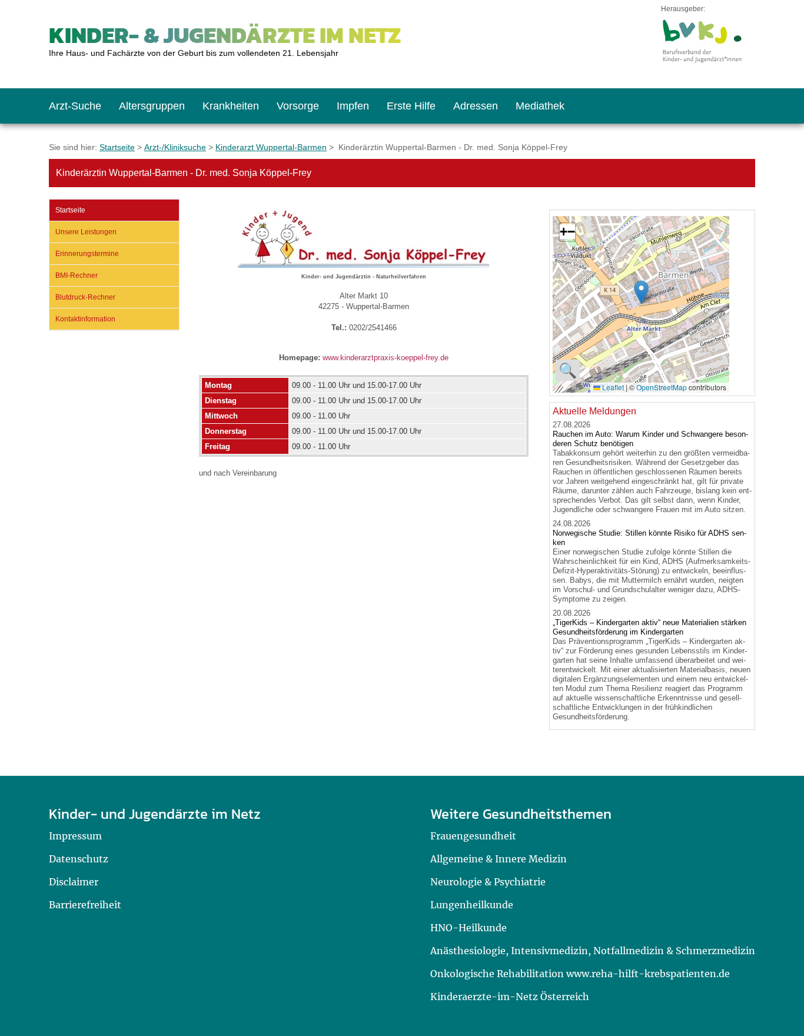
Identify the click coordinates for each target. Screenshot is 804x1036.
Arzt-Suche (75, 106)
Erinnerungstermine (87, 254)
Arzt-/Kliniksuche (175, 147)
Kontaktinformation (85, 319)
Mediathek (540, 106)
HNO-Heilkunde (468, 928)
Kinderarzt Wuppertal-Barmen (271, 147)
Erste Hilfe (411, 106)
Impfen (353, 106)
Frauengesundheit (473, 836)
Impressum (75, 836)
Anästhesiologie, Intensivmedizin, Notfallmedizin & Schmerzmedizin (592, 951)
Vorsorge (298, 106)
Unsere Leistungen (86, 232)
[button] (641, 292)
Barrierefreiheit (85, 905)
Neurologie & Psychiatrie (488, 882)
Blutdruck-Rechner (85, 297)
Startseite (117, 147)
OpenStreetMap (661, 387)
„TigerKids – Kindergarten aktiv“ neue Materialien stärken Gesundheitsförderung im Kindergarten (649, 627)
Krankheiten (230, 106)
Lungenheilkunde (471, 905)
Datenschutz (78, 859)
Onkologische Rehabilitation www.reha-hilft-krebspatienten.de (580, 973)
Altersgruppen (152, 106)
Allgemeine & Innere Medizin (498, 859)
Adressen (475, 106)
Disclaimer (73, 882)
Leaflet (612, 387)
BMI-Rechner (76, 275)
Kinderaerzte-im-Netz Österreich (509, 996)
